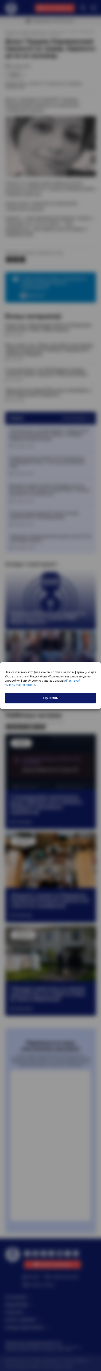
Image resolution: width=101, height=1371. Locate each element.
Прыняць (50, 698)
